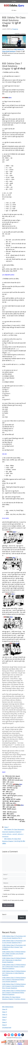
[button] (14, 1042)
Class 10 (4, 1009)
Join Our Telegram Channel (19, 1044)
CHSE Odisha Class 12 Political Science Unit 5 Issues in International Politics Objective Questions (14, 992)
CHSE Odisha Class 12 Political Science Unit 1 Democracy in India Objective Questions (14, 973)
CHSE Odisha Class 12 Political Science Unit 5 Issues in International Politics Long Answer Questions (14, 979)
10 (23, 1041)
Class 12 (4, 1014)
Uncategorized (6, 1027)
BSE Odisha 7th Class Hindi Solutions (13, 50)
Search (4, 914)
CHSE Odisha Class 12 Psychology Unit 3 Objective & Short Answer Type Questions (14, 947)
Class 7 (6, 827)
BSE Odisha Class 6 (10, 1041)
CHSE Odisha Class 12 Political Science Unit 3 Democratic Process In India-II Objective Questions (14, 966)
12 (8, 1044)
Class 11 (4, 1012)
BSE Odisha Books (12, 1044)
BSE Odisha (19, 1037)
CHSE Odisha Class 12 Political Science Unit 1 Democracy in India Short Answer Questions (14, 960)
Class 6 (4, 1017)
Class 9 (4, 1025)
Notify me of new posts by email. (13, 900)
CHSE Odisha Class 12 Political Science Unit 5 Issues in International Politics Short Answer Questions (14, 986)
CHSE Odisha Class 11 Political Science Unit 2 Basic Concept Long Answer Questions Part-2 (13, 953)
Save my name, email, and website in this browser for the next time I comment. (14, 888)
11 (5, 1044)
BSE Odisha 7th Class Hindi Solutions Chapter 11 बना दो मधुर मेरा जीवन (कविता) (13, 841)
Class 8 (4, 1022)
